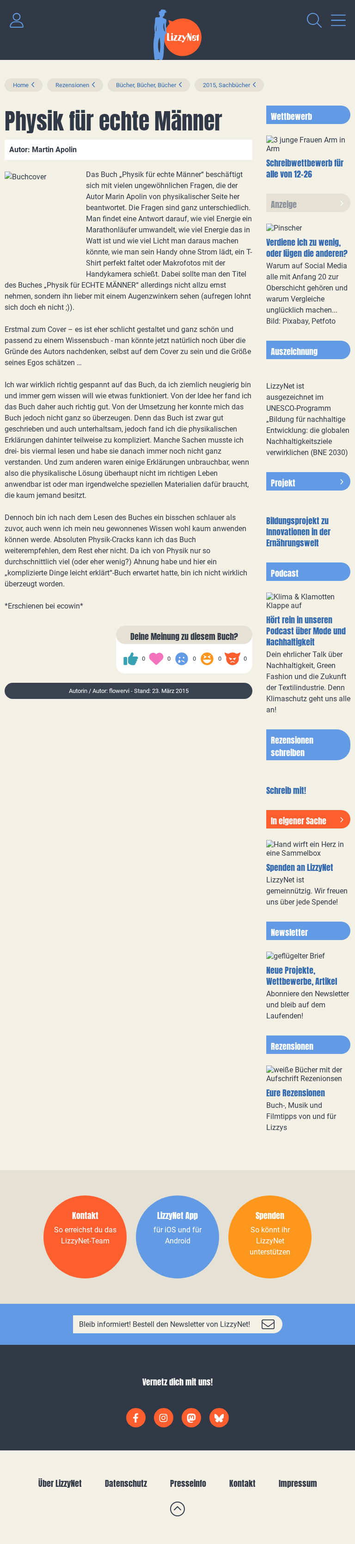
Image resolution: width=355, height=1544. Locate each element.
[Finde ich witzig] (207, 659)
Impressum (298, 1483)
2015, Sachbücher (226, 85)
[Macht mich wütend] (232, 659)
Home (21, 85)
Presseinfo (188, 1483)
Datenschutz (126, 1483)
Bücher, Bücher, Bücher (146, 85)
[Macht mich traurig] (181, 659)
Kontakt (242, 1483)
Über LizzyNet (60, 1483)
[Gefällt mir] (131, 659)
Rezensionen (72, 85)
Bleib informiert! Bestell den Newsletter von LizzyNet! (164, 1324)
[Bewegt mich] (156, 659)
